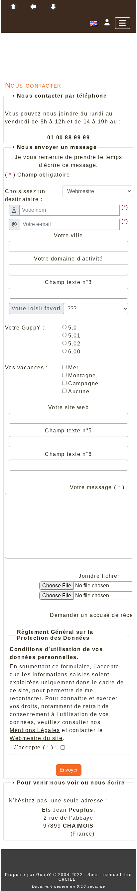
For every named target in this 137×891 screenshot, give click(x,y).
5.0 (71, 328)
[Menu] (122, 23)
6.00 (73, 351)
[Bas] (53, 6)
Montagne (81, 375)
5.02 (73, 343)
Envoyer (69, 770)
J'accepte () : (36, 747)
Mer (72, 367)
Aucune (77, 391)
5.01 (73, 335)
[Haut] (13, 6)
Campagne (82, 383)
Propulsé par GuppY (29, 874)
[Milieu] (33, 6)
